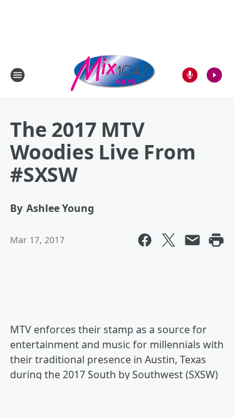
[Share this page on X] (168, 240)
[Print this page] (216, 240)
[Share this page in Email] (192, 240)
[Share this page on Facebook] (145, 240)
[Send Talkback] (189, 75)
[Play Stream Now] (214, 75)
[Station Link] (113, 74)
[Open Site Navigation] (17, 75)
